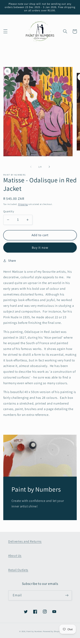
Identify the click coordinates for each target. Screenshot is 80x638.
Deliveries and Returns (25, 541)
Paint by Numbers (34, 631)
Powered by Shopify (52, 631)
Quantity (8, 211)
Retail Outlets (18, 570)
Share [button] (12, 260)
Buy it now (40, 247)
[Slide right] (49, 166)
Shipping (23, 204)
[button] (5, 31)
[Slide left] (30, 166)
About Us (15, 555)
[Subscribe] (67, 595)
